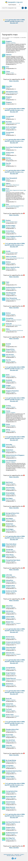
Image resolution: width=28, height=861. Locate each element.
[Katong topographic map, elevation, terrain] (3, 431)
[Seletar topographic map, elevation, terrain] (3, 426)
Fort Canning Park (11, 460)
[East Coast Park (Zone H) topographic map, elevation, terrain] (3, 823)
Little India (9, 575)
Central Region (10, 776)
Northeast (13, 643)
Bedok (7, 375)
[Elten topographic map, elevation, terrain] (3, 206)
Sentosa (8, 262)
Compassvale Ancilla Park (13, 642)
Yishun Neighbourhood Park (14, 236)
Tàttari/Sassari (16, 185)
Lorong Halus (9, 765)
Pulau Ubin (9, 86)
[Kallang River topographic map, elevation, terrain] (3, 582)
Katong (8, 429)
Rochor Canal (9, 714)
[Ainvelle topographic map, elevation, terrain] (3, 253)
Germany (8, 205)
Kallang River (9, 580)
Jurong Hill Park (10, 667)
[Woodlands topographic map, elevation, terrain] (3, 381)
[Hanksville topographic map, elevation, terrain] (3, 325)
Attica (11, 190)
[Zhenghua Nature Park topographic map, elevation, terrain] (3, 731)
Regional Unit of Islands (18, 190)
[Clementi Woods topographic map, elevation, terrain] (3, 803)
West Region (9, 518)
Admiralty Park (10, 653)
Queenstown (9, 450)
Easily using (15, 21)
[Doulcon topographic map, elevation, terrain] (3, 222)
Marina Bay (9, 444)
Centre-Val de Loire (14, 258)
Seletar (8, 424)
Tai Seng (8, 405)
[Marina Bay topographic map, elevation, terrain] (3, 446)
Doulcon (8, 220)
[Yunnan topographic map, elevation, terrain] (3, 416)
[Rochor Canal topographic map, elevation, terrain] (3, 716)
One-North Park (10, 740)
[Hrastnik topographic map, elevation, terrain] (3, 345)
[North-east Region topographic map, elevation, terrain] (3, 128)
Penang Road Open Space (13, 560)
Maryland (14, 330)
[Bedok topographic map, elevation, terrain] (3, 376)
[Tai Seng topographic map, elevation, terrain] (3, 407)
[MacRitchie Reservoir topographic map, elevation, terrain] (3, 834)
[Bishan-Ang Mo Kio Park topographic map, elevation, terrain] (3, 269)
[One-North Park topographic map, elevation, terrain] (3, 741)
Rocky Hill (18, 299)
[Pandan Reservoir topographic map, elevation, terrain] (3, 680)
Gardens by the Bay (11, 591)
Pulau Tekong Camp (11, 298)
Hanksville (9, 323)
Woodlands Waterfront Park (13, 771)
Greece (7, 190)
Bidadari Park (9, 622)
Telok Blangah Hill (11, 293)
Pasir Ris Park (10, 354)
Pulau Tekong (9, 554)
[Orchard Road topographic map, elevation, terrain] (3, 232)
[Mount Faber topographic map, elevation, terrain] (3, 736)
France (7, 93)
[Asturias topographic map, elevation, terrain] (3, 159)
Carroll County (20, 330)
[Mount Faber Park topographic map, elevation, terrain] (3, 798)
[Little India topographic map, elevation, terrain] (3, 576)
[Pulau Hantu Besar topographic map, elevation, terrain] (3, 545)
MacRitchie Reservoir (12, 833)
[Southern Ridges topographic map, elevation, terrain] (3, 227)
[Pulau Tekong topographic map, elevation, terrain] (3, 556)
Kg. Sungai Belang (11, 760)
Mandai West (9, 524)
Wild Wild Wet (9, 611)
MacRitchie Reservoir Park (13, 287)
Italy (7, 185)
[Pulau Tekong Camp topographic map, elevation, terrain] (3, 299)
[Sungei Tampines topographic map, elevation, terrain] (3, 674)
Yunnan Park (9, 704)
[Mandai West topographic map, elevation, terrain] (3, 525)
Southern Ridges (10, 225)
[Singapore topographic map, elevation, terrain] (3, 47)
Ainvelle (8, 251)
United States (9, 325)
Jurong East (18, 319)
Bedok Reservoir (10, 807)
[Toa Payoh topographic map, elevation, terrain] (3, 711)
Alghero (8, 183)
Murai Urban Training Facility (14, 147)
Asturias (8, 158)
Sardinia (10, 185)
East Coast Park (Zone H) (13, 822)
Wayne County (18, 325)
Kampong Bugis (10, 493)
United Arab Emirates (10, 123)
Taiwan (7, 283)
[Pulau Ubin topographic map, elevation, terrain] (3, 88)
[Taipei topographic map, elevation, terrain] (3, 283)
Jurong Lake (9, 549)
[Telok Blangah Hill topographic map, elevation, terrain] (3, 294)
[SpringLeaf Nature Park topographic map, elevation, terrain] (3, 514)
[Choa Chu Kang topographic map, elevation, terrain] (3, 489)
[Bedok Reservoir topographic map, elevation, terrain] (3, 809)
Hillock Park (9, 606)
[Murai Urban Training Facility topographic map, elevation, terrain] (3, 149)
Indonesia (8, 54)
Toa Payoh (9, 709)
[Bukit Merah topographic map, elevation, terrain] (3, 484)
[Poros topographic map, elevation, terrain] (3, 195)
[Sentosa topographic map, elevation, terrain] (3, 263)
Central (12, 716)
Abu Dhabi (9, 121)
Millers (8, 329)
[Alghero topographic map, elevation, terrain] (3, 185)
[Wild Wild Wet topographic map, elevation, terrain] (3, 612)
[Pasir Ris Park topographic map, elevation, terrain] (3, 356)
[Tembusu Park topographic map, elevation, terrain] (3, 154)
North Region (9, 529)
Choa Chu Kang (10, 487)
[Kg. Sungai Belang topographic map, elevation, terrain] (3, 762)
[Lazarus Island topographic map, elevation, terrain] (3, 618)
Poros (7, 189)
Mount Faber (9, 734)
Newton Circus (10, 636)
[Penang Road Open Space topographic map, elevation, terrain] (3, 561)
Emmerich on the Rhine (14, 207)
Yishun (8, 71)
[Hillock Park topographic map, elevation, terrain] (3, 607)
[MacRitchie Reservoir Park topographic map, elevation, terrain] (3, 289)
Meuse (16, 221)
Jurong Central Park (11, 791)
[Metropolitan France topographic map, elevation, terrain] (3, 93)
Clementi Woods (10, 802)
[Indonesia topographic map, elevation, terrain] (3, 59)
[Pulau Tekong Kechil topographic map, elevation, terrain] (3, 179)
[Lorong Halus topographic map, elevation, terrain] (3, 767)
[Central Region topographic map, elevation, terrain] (3, 778)
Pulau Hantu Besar (11, 544)
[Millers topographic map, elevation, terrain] (3, 330)
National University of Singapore (15, 455)
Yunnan (8, 411)
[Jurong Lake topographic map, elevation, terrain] (3, 551)
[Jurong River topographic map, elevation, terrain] (3, 320)
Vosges (16, 252)
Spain (7, 159)
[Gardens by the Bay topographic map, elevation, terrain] (3, 592)
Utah (13, 325)
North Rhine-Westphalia (16, 205)
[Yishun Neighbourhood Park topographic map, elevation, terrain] (3, 238)
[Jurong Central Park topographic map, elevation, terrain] (3, 792)
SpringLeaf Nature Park (12, 513)
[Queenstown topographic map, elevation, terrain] (3, 451)
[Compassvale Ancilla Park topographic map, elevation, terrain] (3, 643)
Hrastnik (8, 344)
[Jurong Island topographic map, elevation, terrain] (3, 118)
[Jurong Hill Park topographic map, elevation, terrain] (3, 669)
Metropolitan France (11, 91)
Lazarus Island (10, 616)
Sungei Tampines (10, 673)
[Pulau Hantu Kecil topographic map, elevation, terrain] (3, 649)
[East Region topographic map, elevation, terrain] (3, 500)
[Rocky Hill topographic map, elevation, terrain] (3, 700)
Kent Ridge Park (10, 838)
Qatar (7, 67)
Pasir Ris (8, 163)
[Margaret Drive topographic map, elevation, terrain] (3, 351)
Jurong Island (10, 116)
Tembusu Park (10, 152)
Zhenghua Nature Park (12, 729)
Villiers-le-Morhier (11, 256)
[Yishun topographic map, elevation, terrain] (3, 73)
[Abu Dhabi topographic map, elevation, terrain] (3, 123)
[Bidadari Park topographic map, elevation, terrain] (3, 623)
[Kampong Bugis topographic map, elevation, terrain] (3, 494)
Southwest (13, 319)
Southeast (13, 42)
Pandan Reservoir (11, 678)
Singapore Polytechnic (12, 391)
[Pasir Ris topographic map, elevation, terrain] (3, 165)
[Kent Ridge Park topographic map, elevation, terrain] (3, 839)
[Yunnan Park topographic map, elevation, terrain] (3, 705)
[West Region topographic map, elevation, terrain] (3, 520)
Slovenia (8, 345)
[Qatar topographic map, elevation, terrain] (3, 67)
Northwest (13, 654)
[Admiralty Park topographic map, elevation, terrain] (3, 654)
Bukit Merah (9, 482)
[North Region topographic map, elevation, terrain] (3, 531)
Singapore (9, 41)
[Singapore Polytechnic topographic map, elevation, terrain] (3, 392)
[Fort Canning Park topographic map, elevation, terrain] (3, 465)
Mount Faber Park (11, 796)
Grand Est (12, 221)
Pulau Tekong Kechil (11, 178)
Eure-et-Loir (21, 258)
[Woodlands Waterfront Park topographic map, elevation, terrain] (3, 772)
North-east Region (11, 127)
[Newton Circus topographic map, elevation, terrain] (3, 638)
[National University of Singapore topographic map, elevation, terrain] (3, 457)
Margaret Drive (10, 349)
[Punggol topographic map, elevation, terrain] (3, 387)
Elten (7, 204)
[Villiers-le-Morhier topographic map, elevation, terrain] (3, 258)
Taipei (7, 282)
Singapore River (10, 585)
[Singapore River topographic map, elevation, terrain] (3, 587)
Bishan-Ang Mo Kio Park (12, 267)
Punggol (8, 385)
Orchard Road (10, 231)
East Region (9, 498)
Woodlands (9, 380)
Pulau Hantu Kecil (11, 647)
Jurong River (9, 318)
